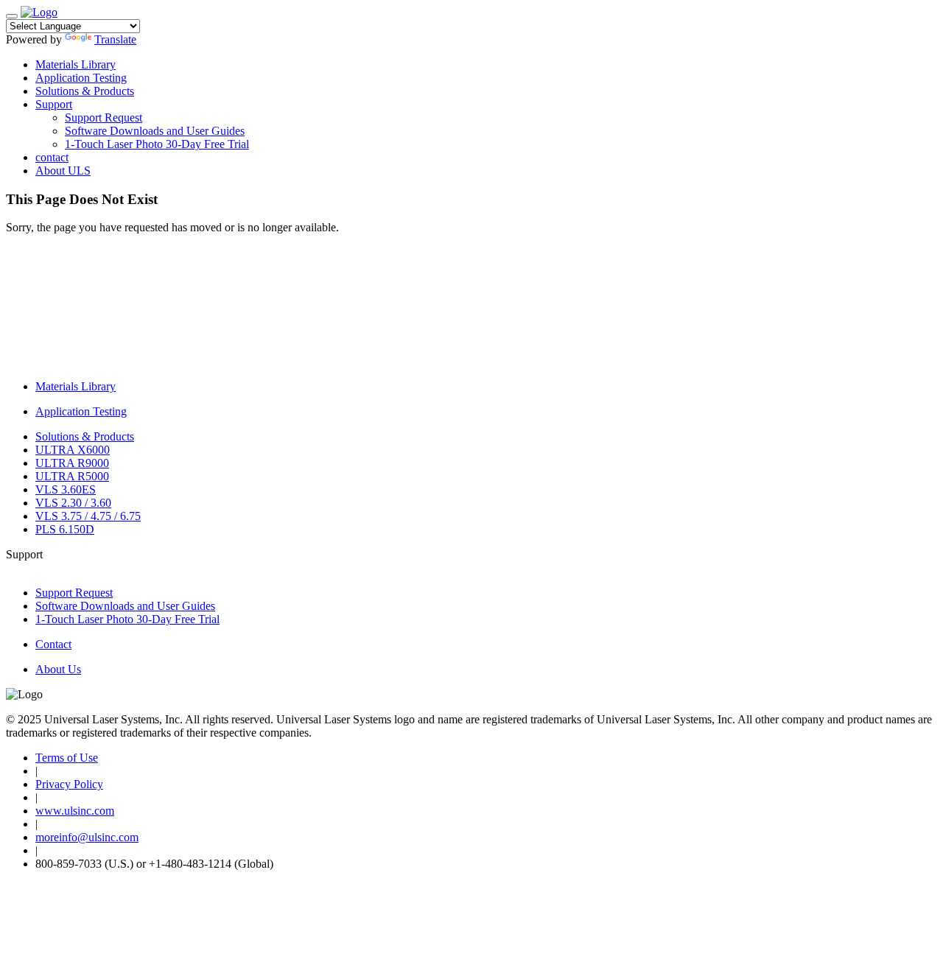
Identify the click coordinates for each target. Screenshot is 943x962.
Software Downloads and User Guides (155, 130)
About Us (58, 669)
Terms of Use (66, 757)
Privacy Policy (69, 784)
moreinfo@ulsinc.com (87, 837)
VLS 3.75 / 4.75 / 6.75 (88, 516)
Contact (53, 644)
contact (52, 157)
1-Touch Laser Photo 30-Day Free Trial (157, 144)
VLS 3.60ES (65, 489)
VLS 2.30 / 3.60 (73, 502)
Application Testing (81, 77)
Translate (115, 39)
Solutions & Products (84, 91)
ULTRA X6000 (72, 449)
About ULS (63, 170)
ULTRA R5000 (72, 476)
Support (53, 104)
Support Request (103, 117)
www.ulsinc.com (74, 810)
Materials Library (75, 64)
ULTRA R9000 (72, 463)
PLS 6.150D (64, 529)
